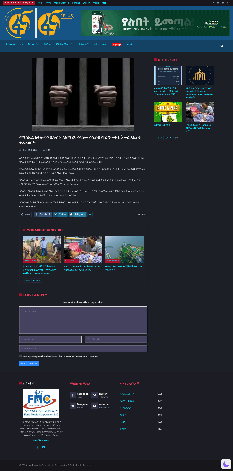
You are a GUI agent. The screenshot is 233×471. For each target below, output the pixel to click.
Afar (104, 2)
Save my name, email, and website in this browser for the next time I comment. (60, 356)
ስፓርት (47, 44)
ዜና (21, 44)
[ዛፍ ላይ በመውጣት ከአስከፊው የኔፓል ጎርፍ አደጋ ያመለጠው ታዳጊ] (83, 249)
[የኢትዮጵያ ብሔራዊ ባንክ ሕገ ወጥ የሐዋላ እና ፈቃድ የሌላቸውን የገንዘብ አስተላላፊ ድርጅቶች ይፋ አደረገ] (200, 75)
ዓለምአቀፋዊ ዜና (30, 260)
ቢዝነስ (35, 44)
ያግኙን (48, 2)
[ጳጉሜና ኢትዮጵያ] (168, 112)
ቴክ (95, 44)
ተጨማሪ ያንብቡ (41, 440)
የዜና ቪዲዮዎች (126, 408)
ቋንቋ (129, 44)
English (86, 2)
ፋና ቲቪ (85, 44)
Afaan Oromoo (61, 2)
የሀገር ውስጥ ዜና (127, 394)
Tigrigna (76, 2)
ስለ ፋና (40, 2)
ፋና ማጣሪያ (66, 44)
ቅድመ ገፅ (10, 44)
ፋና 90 (123, 429)
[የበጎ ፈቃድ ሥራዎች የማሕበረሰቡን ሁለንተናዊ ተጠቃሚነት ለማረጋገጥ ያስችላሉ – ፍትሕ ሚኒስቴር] (42, 249)
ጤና (104, 44)
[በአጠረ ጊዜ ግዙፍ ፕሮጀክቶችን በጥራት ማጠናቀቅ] (124, 249)
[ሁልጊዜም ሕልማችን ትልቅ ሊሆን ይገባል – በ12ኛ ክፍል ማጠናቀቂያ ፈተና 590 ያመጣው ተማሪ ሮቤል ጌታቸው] (168, 75)
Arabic (96, 2)
